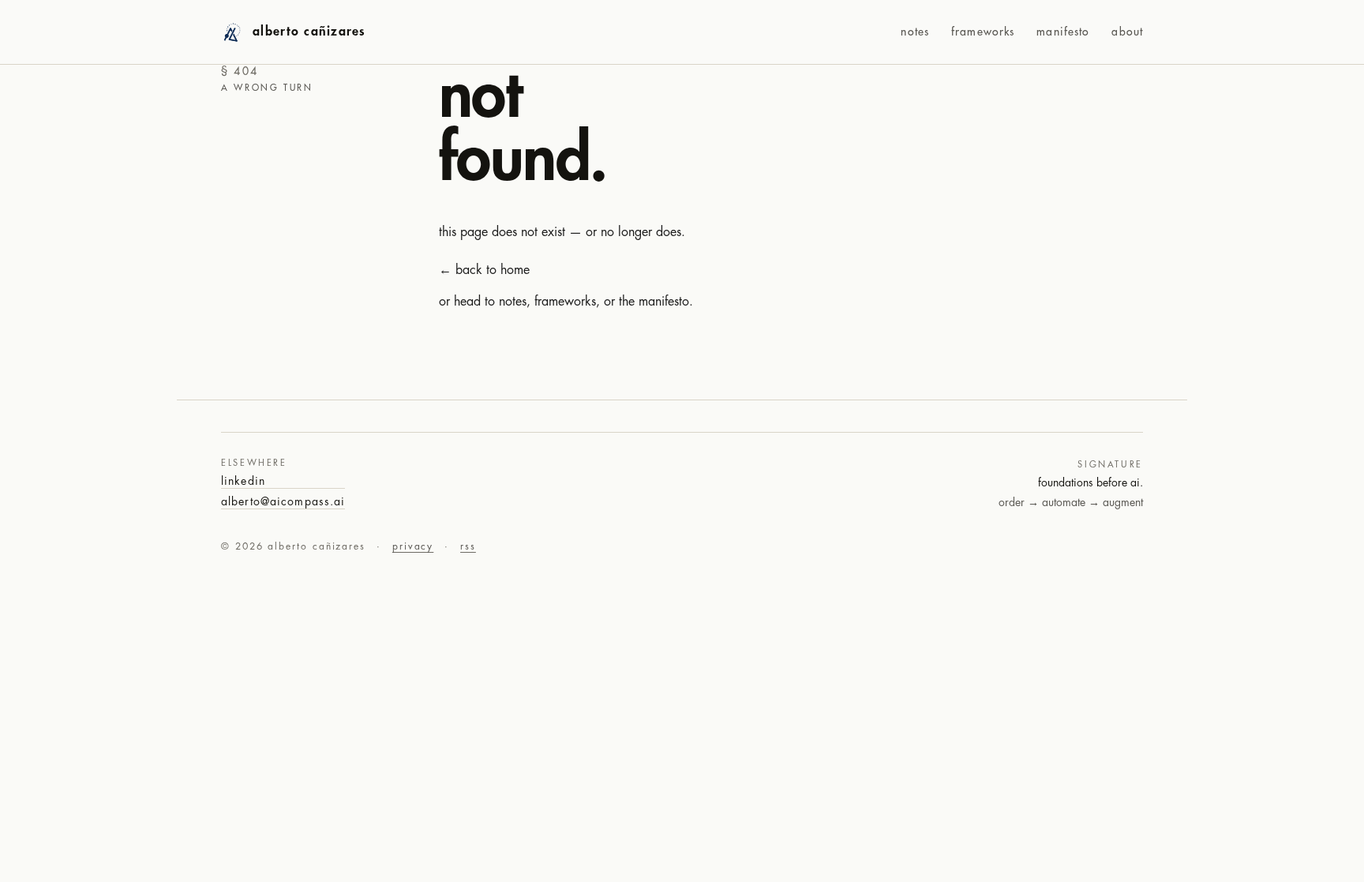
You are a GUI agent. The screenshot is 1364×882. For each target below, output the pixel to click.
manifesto (1062, 31)
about (1127, 31)
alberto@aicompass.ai (283, 501)
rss (468, 546)
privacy (412, 546)
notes (915, 31)
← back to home (484, 270)
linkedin (243, 480)
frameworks (982, 31)
